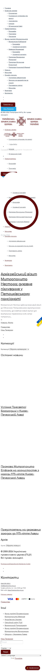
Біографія (12, 31)
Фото (10, 323)
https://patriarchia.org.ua (16, 590)
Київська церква (11, 11)
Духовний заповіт (19, 47)
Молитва (8, 72)
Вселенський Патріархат (16, 625)
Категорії (5, 349)
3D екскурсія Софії (15, 26)
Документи (13, 21)
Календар (8, 90)
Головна (8, 8)
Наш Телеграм (8, 109)
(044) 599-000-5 (5, 583)
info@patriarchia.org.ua (8, 586)
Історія (11, 23)
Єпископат (13, 13)
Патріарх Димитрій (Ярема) (19, 67)
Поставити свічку (15, 85)
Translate (18, 658)
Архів (3, 546)
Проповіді (12, 34)
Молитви (12, 88)
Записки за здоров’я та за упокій (21, 246)
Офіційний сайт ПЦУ (13, 623)
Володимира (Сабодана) (17, 41)
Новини (7, 70)
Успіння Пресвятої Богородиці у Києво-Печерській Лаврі (14, 411)
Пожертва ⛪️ (8, 104)
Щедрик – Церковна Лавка (16, 634)
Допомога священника (17, 77)
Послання (12, 36)
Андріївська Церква (13, 620)
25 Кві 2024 (5, 235)
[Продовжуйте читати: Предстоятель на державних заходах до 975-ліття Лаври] (21, 503)
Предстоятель (10, 29)
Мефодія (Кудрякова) (16, 49)
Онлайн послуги (11, 75)
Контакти (9, 93)
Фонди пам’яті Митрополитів (16, 39)
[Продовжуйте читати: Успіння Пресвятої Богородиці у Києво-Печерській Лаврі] (21, 381)
